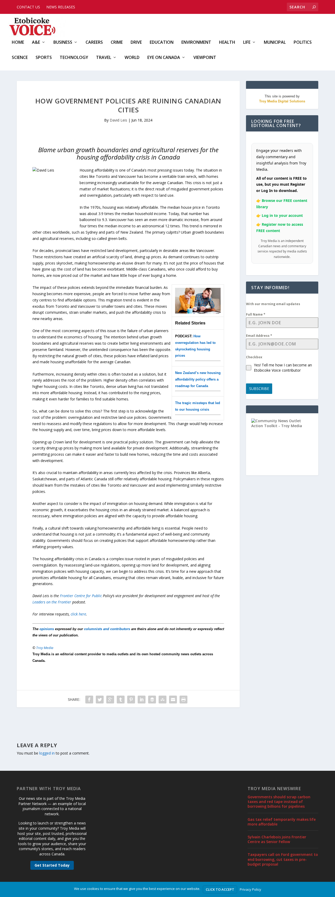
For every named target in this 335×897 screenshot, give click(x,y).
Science (20, 57)
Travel (103, 57)
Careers (94, 42)
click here (78, 614)
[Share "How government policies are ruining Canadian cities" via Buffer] (152, 699)
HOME (18, 42)
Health (227, 42)
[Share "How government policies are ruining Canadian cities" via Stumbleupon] (162, 699)
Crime (117, 42)
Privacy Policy (250, 889)
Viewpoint (204, 57)
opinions (47, 629)
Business (62, 42)
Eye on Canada (163, 57)
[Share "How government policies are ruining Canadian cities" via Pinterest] (131, 699)
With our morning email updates (273, 304)
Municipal (275, 42)
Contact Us (28, 6)
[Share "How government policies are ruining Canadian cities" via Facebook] (89, 699)
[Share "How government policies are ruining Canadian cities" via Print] (183, 699)
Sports (44, 57)
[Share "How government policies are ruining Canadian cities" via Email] (173, 699)
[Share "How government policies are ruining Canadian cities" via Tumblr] (120, 699)
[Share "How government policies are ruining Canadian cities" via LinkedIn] (141, 699)
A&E (36, 42)
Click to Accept (220, 889)
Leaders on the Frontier (51, 601)
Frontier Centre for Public (81, 595)
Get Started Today (52, 865)
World (132, 57)
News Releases (60, 6)
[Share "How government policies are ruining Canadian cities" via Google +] (110, 699)
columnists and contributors (107, 629)
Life (246, 42)
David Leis (118, 120)
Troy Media (44, 647)
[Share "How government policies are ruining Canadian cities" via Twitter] (99, 699)
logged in (47, 753)
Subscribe (259, 388)
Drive (136, 42)
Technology (74, 57)
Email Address (259, 335)
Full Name (255, 314)
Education (162, 42)
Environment (196, 42)
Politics (303, 42)
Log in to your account (282, 215)
